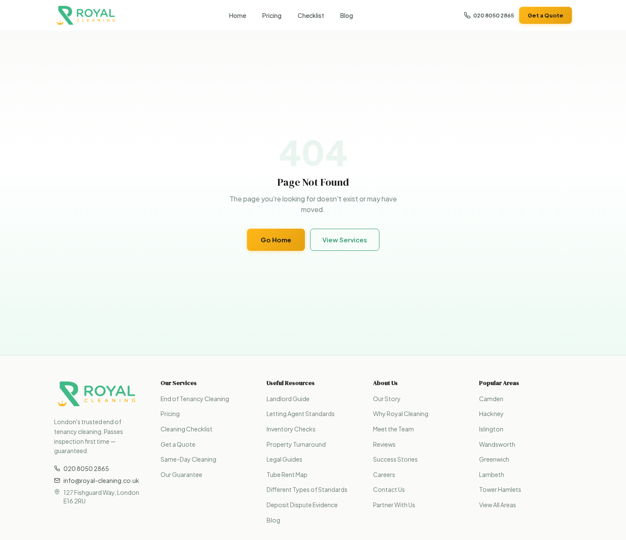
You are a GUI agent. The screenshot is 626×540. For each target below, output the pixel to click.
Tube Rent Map (287, 474)
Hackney (491, 413)
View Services (344, 240)
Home (237, 15)
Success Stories (395, 459)
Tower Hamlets (500, 489)
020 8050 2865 (493, 15)
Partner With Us (394, 504)
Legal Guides (284, 459)
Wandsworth (497, 444)
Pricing (271, 15)
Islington (491, 429)
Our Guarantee (181, 474)
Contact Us (389, 489)
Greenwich (494, 459)
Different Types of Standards (307, 489)
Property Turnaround (296, 444)
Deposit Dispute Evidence (302, 504)
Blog (346, 15)
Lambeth (491, 474)
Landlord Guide (288, 398)
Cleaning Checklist (186, 429)
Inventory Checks (291, 429)
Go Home (276, 240)
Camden (491, 398)
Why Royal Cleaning (400, 413)
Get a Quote (545, 15)
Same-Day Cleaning (188, 459)
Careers (384, 474)
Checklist (311, 15)
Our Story (387, 398)
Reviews (384, 444)
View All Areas (497, 504)
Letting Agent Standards (301, 413)
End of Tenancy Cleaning (195, 398)
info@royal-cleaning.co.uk (101, 480)
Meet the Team (393, 429)
